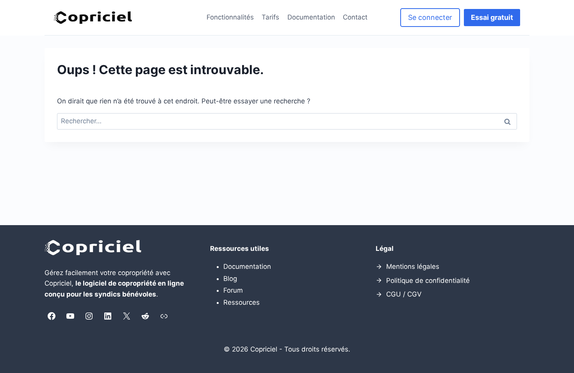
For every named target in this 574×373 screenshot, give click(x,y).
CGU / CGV (404, 294)
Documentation (311, 17)
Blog (230, 278)
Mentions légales (412, 266)
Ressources (241, 302)
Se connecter (430, 17)
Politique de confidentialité (428, 280)
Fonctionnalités (230, 17)
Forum (233, 290)
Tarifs (270, 17)
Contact (355, 17)
